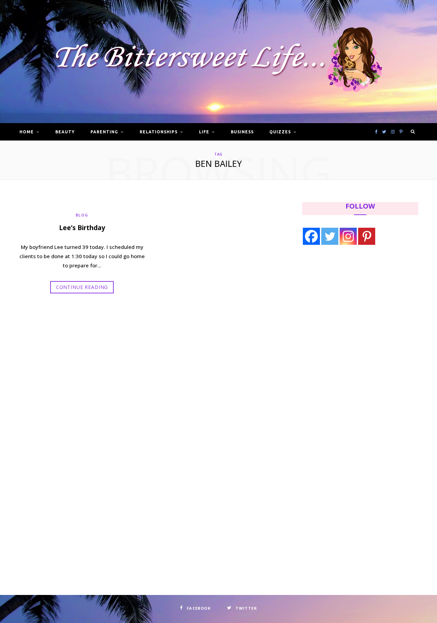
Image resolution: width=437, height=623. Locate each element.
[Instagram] (348, 236)
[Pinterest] (366, 236)
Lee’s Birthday (82, 227)
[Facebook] (311, 236)
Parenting (104, 132)
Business (242, 132)
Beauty (65, 132)
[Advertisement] (345, 306)
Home (26, 132)
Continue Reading (82, 287)
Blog (82, 214)
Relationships (158, 132)
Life (204, 132)
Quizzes (280, 132)
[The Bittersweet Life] (218, 61)
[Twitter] (329, 236)
